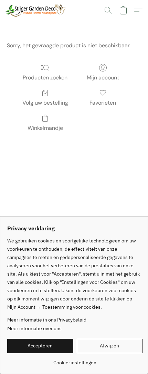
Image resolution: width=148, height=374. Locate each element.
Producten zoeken (45, 77)
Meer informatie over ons (34, 328)
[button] (37, 10)
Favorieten (102, 102)
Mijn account (103, 77)
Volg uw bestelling (45, 102)
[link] (74, 360)
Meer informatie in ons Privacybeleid (46, 320)
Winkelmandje (45, 128)
